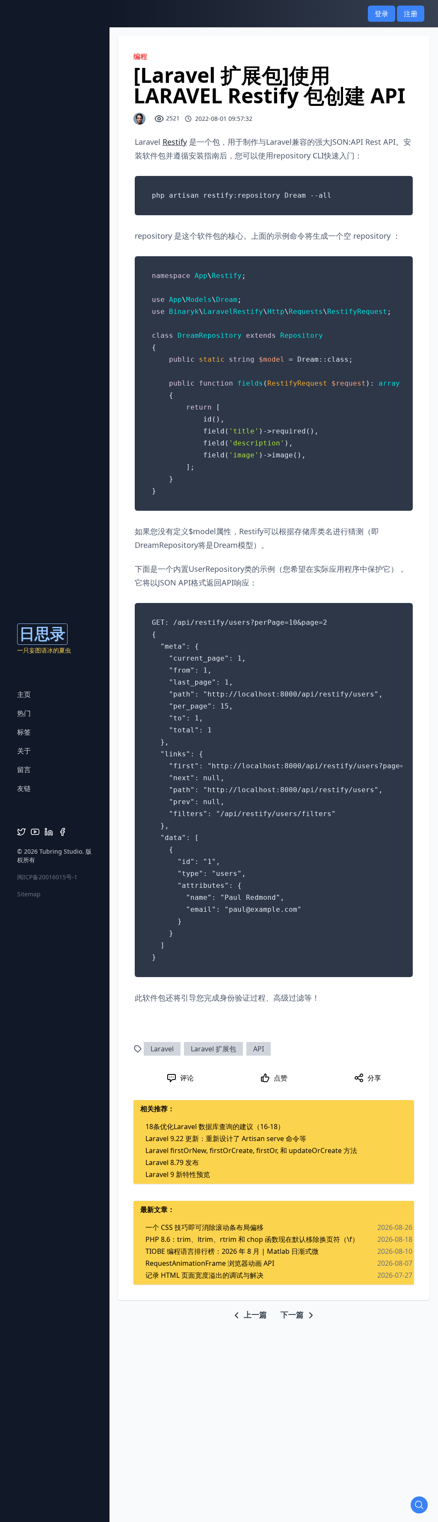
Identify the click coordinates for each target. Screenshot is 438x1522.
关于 (24, 750)
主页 (24, 694)
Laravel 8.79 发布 (172, 1162)
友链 (24, 788)
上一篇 (254, 1314)
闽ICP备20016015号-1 (47, 877)
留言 (24, 769)
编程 (140, 56)
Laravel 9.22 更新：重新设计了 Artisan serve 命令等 (225, 1138)
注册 (410, 13)
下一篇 (293, 1314)
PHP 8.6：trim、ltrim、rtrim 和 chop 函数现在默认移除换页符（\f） (252, 1239)
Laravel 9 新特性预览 (177, 1174)
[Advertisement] (273, 1339)
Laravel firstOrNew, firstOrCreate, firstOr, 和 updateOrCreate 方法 (251, 1150)
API (258, 1049)
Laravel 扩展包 (213, 1049)
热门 (24, 713)
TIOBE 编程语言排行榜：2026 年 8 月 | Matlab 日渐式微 (232, 1251)
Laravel (162, 1049)
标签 (24, 732)
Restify (175, 142)
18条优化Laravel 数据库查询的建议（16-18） (214, 1126)
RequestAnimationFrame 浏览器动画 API (209, 1263)
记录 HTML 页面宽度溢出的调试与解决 (204, 1275)
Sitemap (29, 894)
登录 (381, 13)
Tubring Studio (60, 851)
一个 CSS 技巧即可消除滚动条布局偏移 (204, 1227)
